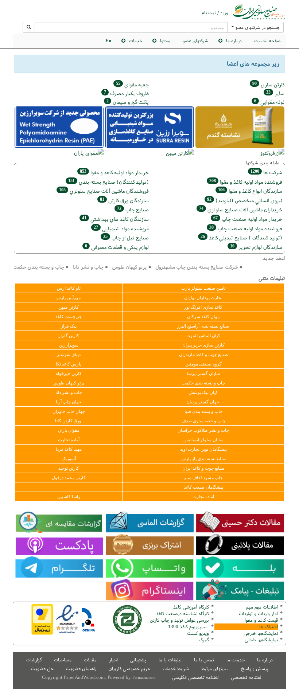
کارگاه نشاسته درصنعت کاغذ (182, 613)
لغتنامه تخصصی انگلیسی (195, 677)
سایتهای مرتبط (215, 668)
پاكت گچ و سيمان (127, 102)
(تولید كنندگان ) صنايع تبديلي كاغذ (241, 237)
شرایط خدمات (176, 668)
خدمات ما (235, 659)
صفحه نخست (267, 40)
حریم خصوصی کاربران (129, 668)
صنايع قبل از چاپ (126, 237)
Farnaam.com (144, 677)
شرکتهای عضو (195, 40)
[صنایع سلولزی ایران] (259, 11)
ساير (275, 93)
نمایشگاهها (261, 633)
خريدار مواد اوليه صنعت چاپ (247, 219)
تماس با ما (204, 659)
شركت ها (266, 172)
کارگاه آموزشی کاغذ (191, 606)
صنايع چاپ (133, 209)
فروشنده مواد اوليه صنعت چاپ (245, 228)
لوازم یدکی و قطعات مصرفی (117, 247)
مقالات (90, 659)
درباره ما (265, 659)
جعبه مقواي (132, 84)
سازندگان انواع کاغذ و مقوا (250, 191)
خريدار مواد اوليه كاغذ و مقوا (114, 172)
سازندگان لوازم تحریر (256, 247)
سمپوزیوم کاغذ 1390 (188, 626)
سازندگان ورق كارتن (124, 200)
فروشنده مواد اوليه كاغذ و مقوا (245, 181)
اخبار (113, 659)
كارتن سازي (268, 84)
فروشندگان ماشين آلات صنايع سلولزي (104, 191)
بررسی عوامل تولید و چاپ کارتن (179, 620)
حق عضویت (42, 668)
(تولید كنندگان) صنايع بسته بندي (108, 181)
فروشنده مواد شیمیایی (121, 228)
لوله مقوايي (269, 102)
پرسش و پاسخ (254, 668)
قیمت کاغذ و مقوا (261, 620)
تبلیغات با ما (170, 659)
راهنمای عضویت (81, 668)
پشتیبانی (138, 659)
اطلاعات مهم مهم (262, 606)
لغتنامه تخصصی (246, 677)
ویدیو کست (198, 633)
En (108, 40)
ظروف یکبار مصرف (126, 93)
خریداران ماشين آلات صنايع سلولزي (240, 209)
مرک (203, 639)
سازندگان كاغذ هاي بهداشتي (115, 219)
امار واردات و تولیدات (258, 613)
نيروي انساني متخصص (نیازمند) (244, 200)
